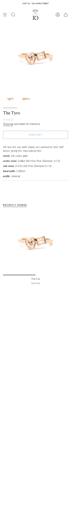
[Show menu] (5, 14)
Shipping (8, 124)
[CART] (66, 14)
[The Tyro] (35, 243)
